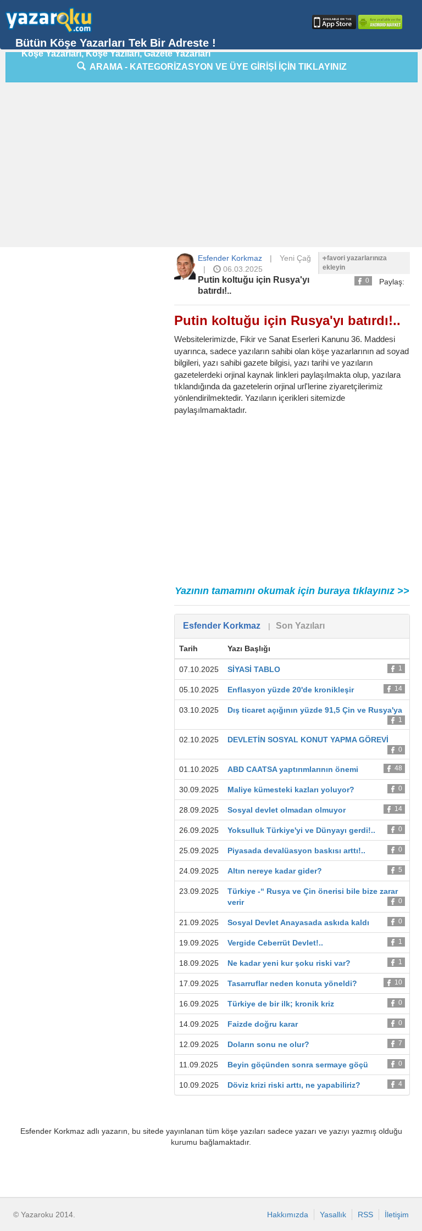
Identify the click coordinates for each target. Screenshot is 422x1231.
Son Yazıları (300, 625)
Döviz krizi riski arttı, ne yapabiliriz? (293, 1085)
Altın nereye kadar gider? (274, 870)
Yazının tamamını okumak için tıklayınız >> (292, 590)
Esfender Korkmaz (230, 258)
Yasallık (333, 1214)
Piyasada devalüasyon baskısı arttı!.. (296, 850)
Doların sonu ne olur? (268, 1044)
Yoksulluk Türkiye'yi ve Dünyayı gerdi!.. (301, 830)
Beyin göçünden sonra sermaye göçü (297, 1064)
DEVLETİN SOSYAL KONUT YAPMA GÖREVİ (307, 739)
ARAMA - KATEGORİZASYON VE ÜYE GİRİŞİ (216, 66)
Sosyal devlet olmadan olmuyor (286, 809)
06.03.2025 (242, 269)
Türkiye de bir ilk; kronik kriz (280, 1003)
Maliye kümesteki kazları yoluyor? (290, 789)
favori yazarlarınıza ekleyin (355, 262)
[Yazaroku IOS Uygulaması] (333, 22)
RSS (365, 1214)
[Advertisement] (213, 167)
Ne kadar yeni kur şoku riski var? (289, 963)
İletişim (397, 1214)
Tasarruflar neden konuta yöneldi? (292, 983)
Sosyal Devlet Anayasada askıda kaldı (298, 922)
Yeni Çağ (295, 258)
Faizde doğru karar (262, 1024)
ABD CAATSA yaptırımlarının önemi (292, 769)
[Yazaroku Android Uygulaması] (379, 22)
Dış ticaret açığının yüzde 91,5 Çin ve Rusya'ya (314, 710)
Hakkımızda (287, 1214)
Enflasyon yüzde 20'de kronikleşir (290, 689)
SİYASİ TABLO (253, 669)
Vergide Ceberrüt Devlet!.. (275, 942)
